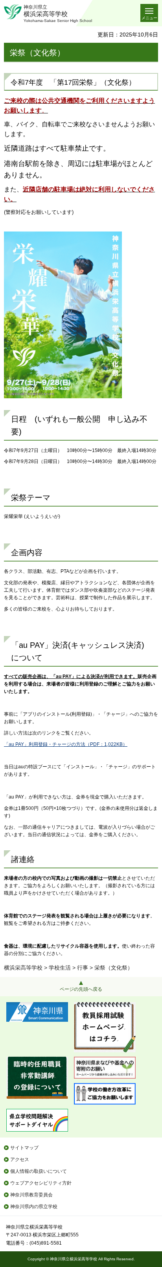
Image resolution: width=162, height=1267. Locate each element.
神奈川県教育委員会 (31, 1195)
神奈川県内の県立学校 (33, 1206)
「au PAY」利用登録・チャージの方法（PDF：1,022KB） (65, 744)
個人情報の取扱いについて (38, 1171)
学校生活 (60, 967)
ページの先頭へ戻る (81, 989)
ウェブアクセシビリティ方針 (41, 1183)
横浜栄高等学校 (23, 967)
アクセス (19, 1159)
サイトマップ (24, 1147)
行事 (82, 967)
